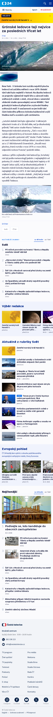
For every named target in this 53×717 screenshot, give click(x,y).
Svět (6, 229)
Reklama (31, 657)
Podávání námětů (34, 682)
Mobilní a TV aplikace (11, 687)
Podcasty (6, 672)
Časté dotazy (32, 687)
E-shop (5, 682)
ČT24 (3, 36)
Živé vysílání (7, 657)
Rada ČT (30, 672)
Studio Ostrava (33, 667)
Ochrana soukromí (17, 712)
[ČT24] (6, 3)
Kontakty (31, 691)
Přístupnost (31, 712)
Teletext (5, 667)
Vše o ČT (5, 691)
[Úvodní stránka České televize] (12, 624)
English (4, 712)
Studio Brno (32, 662)
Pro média (31, 652)
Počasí (5, 677)
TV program (7, 652)
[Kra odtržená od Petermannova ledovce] (26, 199)
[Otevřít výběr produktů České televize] (50, 3)
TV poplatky (7, 662)
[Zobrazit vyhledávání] (45, 3)
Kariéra (30, 677)
